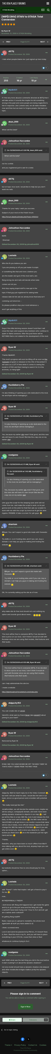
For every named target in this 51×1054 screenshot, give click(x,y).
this (46, 359)
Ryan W (7, 31)
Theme (8, 1045)
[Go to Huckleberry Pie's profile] (4, 386)
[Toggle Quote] (5, 150)
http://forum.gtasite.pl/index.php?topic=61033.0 (20, 217)
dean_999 (13, 121)
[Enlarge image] (41, 513)
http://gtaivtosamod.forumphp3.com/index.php (20, 692)
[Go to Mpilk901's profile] (4, 91)
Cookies (42, 1045)
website (6, 362)
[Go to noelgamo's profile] (4, 456)
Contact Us (32, 1045)
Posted (19, 54)
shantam (12, 524)
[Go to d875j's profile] (4, 52)
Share (12, 1020)
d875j (11, 51)
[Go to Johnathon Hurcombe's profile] (4, 142)
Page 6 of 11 (25, 42)
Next (42, 42)
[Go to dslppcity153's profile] (4, 704)
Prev (8, 42)
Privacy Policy (20, 1045)
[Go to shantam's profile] (4, 525)
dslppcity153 (14, 703)
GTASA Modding (25, 33)
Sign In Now (25, 1007)
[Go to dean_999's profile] (4, 123)
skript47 (37, 715)
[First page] (3, 42)
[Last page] (48, 42)
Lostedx (12, 255)
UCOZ (22, 711)
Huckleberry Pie (16, 385)
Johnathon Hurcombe (19, 141)
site (22, 434)
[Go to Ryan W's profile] (4, 348)
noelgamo (13, 455)
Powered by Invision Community (25, 1050)
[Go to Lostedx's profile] (4, 256)
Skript (27, 715)
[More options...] (46, 52)
